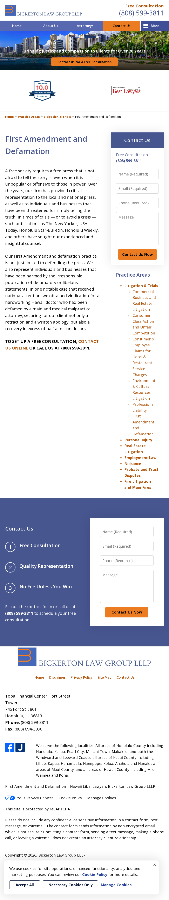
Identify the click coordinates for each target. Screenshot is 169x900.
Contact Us (121, 25)
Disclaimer (57, 677)
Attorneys (85, 25)
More (155, 25)
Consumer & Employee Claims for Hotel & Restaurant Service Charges (143, 357)
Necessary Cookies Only (70, 884)
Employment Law (140, 457)
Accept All (25, 884)
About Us (50, 25)
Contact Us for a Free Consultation (84, 62)
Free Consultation (144, 6)
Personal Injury (138, 439)
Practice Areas (29, 117)
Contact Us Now (137, 254)
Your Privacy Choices (35, 797)
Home (17, 25)
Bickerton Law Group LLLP (62, 855)
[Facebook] (9, 747)
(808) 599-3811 (141, 12)
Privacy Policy (81, 677)
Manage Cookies (101, 797)
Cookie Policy (70, 797)
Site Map (104, 677)
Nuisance (132, 463)
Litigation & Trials (57, 117)
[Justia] (20, 747)
